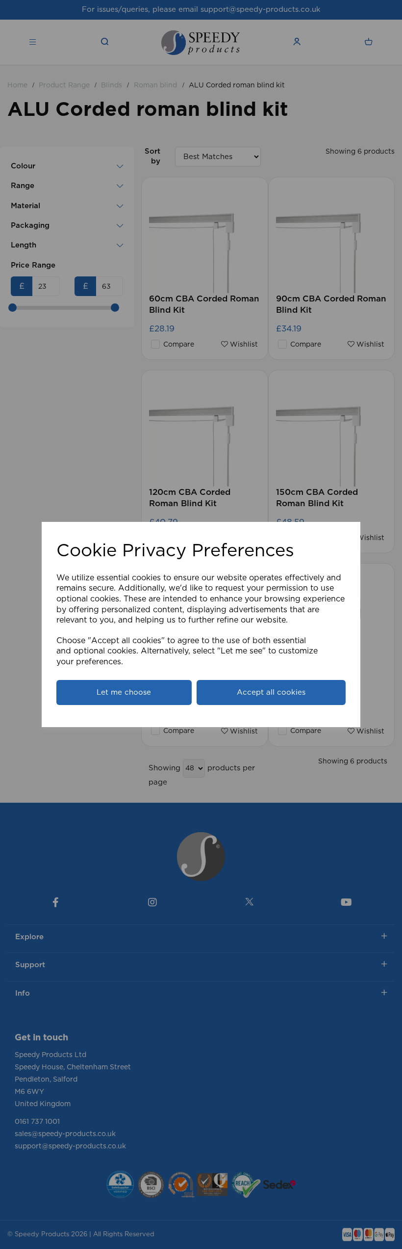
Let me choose (124, 692)
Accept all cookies (271, 692)
